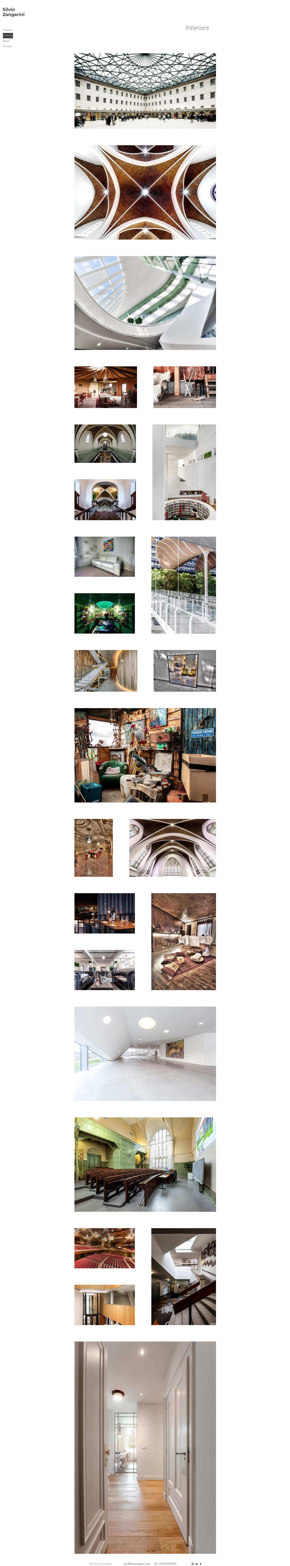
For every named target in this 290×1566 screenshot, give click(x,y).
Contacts (7, 46)
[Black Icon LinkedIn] (196, 1564)
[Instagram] (192, 1564)
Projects (7, 30)
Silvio (9, 9)
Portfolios (8, 35)
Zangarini (14, 14)
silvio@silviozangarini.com (137, 1563)
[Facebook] (200, 1564)
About (6, 41)
